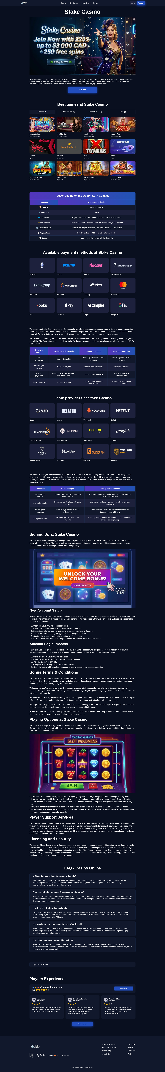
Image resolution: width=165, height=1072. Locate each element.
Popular (41, 112)
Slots (121, 112)
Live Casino (67, 112)
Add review (123, 988)
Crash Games (94, 112)
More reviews (82, 1024)
